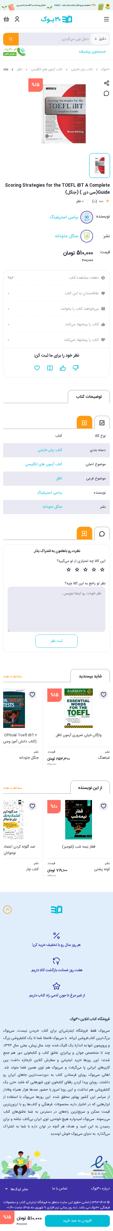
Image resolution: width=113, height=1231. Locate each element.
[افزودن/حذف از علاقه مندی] (103, 695)
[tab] (102, 422)
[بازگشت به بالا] (7, 909)
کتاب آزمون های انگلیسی (46, 69)
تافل (19, 69)
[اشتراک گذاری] (106, 83)
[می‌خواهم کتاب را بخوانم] (50, 368)
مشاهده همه (12, 676)
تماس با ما (59, 1189)
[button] (10, 726)
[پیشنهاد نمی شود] (76, 368)
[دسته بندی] (106, 19)
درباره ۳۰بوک (100, 1189)
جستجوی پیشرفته (92, 52)
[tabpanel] (56, 471)
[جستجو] (11, 39)
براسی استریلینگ (63, 217)
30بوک (105, 69)
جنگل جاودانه (66, 236)
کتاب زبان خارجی (82, 69)
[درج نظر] (106, 94)
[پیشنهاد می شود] (63, 368)
